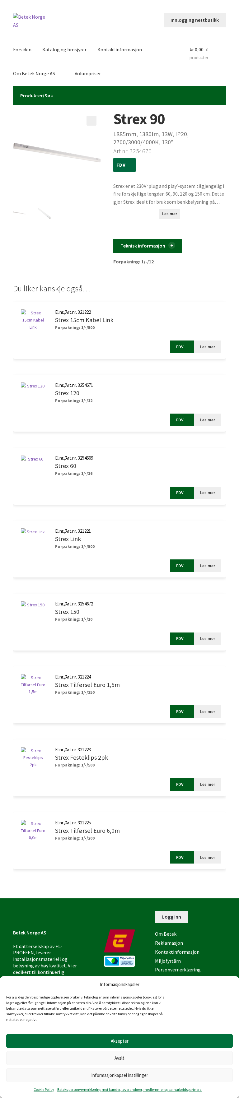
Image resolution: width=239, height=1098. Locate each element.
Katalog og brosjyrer (64, 49)
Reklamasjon (169, 943)
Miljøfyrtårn (168, 961)
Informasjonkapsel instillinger (119, 1075)
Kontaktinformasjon (119, 49)
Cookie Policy (44, 1089)
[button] (91, 121)
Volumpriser (88, 73)
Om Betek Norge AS (34, 73)
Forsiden (22, 49)
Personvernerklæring (178, 969)
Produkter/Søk (36, 95)
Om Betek (165, 934)
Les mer (169, 213)
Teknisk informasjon (142, 246)
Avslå (119, 1058)
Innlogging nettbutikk (195, 20)
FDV (121, 165)
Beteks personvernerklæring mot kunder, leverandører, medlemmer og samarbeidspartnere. (129, 1089)
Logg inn (171, 917)
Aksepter (120, 1041)
